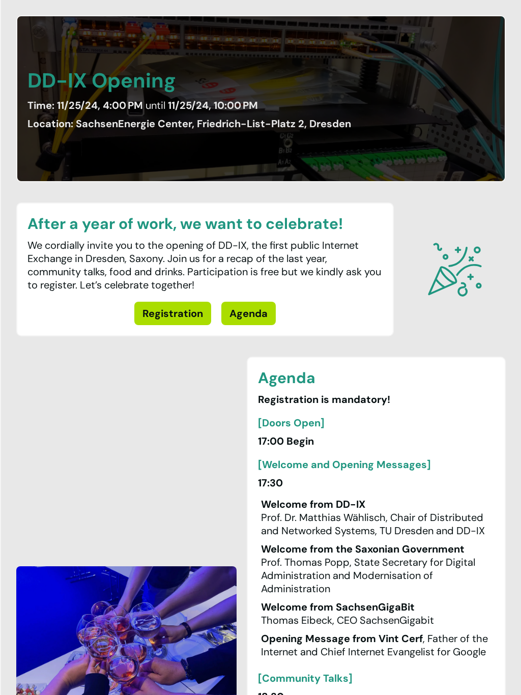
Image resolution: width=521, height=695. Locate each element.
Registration (172, 313)
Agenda (248, 313)
